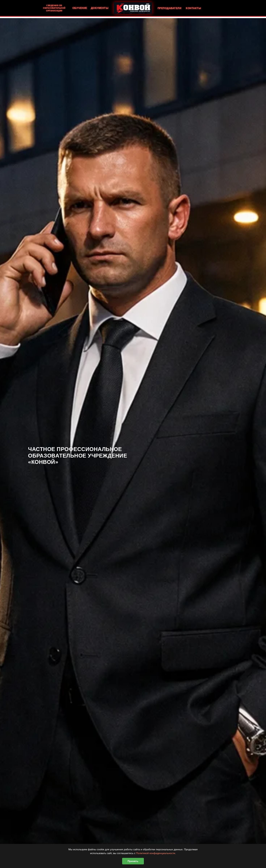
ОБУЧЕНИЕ (79, 8)
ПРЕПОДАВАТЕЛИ (169, 8)
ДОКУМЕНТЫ (100, 8)
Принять (133, 861)
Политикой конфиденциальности (155, 853)
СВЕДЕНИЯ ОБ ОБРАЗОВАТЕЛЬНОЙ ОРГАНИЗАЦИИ (54, 8)
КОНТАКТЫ (193, 8)
